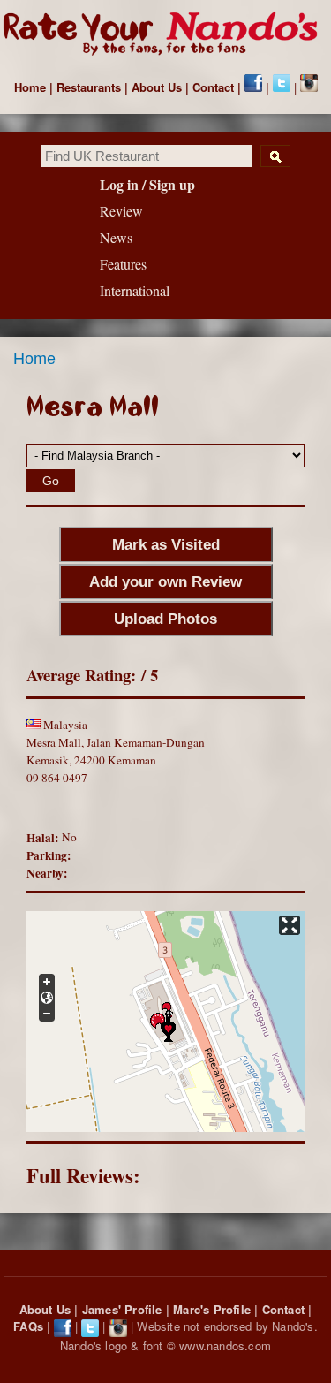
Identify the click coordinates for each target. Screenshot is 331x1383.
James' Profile (122, 1309)
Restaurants (88, 87)
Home (30, 87)
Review (121, 210)
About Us (157, 87)
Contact (213, 87)
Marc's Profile (212, 1309)
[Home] (165, 35)
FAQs (28, 1326)
